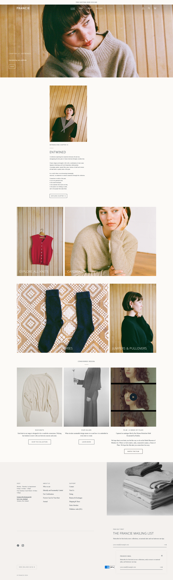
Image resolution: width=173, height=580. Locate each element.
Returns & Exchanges (75, 498)
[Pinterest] (18, 545)
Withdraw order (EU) (75, 509)
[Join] (163, 545)
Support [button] (72, 483)
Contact (71, 487)
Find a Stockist (73, 505)
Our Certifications (48, 494)
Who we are (46, 487)
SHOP (12, 66)
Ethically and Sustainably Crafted (53, 490)
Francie (21, 575)
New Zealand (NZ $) (26, 567)
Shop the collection (39, 442)
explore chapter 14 (58, 196)
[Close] (163, 554)
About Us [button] (46, 483)
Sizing (71, 494)
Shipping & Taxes (74, 501)
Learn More (86, 442)
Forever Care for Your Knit (51, 498)
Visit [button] (18, 483)
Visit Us (71, 490)
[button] (81, 8)
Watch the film (133, 451)
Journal (45, 501)
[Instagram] (23, 545)
